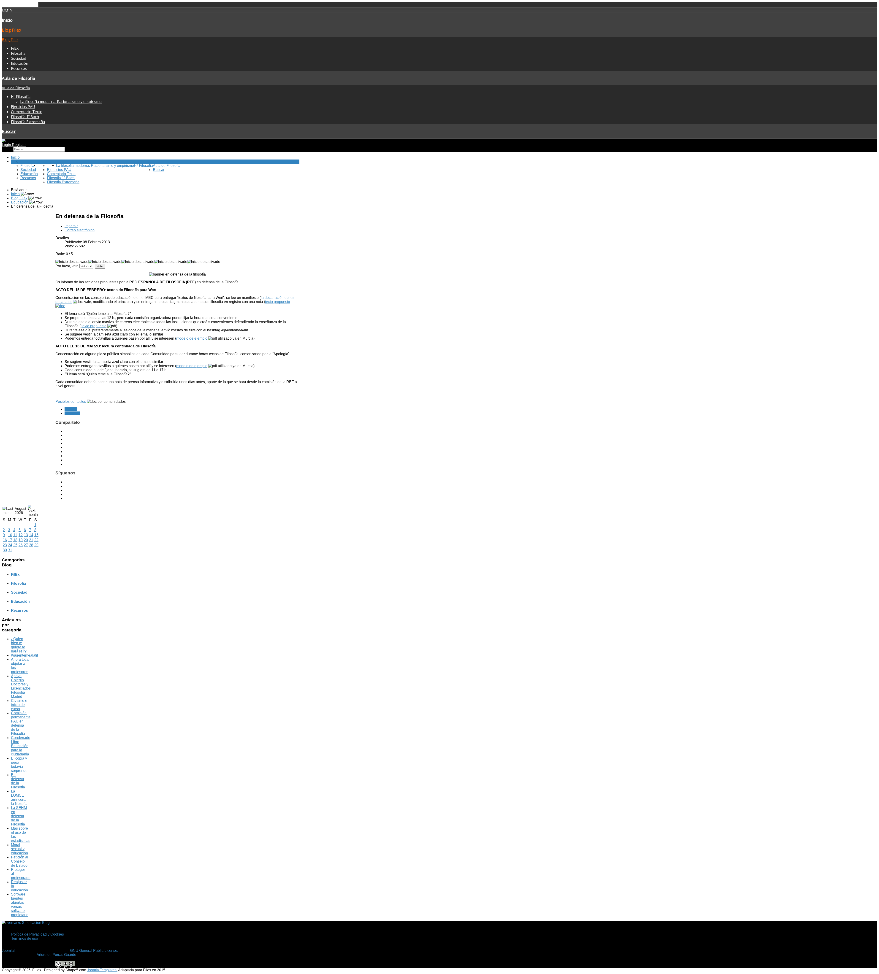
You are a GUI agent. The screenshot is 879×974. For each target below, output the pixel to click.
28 (31, 545)
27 (26, 545)
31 (10, 550)
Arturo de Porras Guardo (56, 955)
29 (36, 545)
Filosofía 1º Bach (25, 116)
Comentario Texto (26, 111)
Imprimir (71, 226)
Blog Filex (11, 30)
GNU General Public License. (94, 950)
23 (5, 545)
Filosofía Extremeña (28, 121)
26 (21, 545)
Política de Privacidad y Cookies (37, 934)
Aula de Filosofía (18, 78)
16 (5, 540)
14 (31, 535)
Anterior (71, 409)
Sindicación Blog (35, 923)
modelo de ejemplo (191, 338)
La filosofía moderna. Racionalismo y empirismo (61, 101)
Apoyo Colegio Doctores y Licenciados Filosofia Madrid (21, 686)
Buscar (9, 131)
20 (26, 540)
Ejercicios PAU (23, 106)
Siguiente (72, 413)
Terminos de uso (24, 938)
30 (5, 550)
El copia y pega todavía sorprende (19, 764)
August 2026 (20, 511)
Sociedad (18, 58)
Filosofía (18, 53)
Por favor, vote (67, 266)
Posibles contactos (70, 401)
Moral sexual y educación (19, 849)
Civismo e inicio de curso (19, 705)
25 (15, 545)
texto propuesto (93, 326)
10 (10, 535)
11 (15, 535)
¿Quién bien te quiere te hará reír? (19, 645)
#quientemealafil (24, 655)
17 (10, 540)
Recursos (19, 68)
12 (21, 535)
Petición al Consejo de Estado (19, 861)
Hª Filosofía (20, 96)
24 (10, 545)
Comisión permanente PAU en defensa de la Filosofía (20, 723)
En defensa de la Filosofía (18, 781)
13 (26, 535)
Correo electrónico (80, 230)
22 (36, 540)
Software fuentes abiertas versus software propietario (19, 904)
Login (7, 145)
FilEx (15, 48)
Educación (19, 63)
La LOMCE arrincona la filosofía (19, 797)
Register (19, 145)
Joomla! (8, 950)
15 (36, 535)
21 (31, 540)
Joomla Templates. (102, 970)
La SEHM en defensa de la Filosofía (19, 816)
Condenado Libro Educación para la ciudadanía (20, 746)
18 (15, 540)
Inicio (7, 20)
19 (21, 540)
